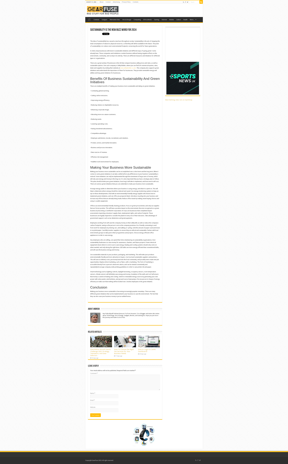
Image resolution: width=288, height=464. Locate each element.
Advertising (116, 2)
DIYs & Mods (147, 19)
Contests (135, 2)
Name (92, 393)
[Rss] (183, 2)
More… (192, 19)
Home (89, 19)
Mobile (171, 19)
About (101, 2)
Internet (164, 19)
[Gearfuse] (102, 10)
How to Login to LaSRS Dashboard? (147, 350)
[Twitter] (188, 2)
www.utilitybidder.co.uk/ (128, 68)
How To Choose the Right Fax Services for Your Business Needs (124, 351)
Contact (108, 2)
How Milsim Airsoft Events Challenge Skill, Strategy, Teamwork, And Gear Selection (100, 352)
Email (92, 400)
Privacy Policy (126, 2)
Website (92, 407)
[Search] (201, 2)
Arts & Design (126, 19)
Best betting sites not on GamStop (178, 100)
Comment (94, 373)
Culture (178, 19)
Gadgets (104, 19)
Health (185, 19)
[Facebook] (185, 2)
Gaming (156, 19)
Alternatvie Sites (115, 19)
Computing (137, 19)
